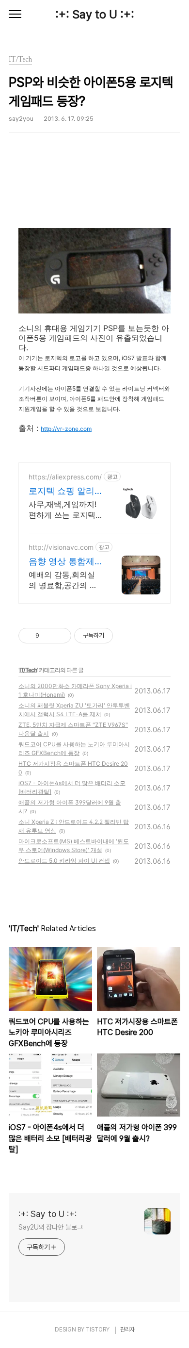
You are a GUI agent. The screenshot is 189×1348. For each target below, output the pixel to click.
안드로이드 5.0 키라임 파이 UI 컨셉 (64, 860)
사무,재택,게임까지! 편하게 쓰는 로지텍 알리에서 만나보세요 (65, 509)
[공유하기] (48, 635)
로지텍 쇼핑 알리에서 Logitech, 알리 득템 (63, 491)
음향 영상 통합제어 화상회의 (61, 561)
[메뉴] (15, 14)
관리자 (127, 1329)
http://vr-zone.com (66, 428)
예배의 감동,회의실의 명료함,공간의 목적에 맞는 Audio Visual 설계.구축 (63, 580)
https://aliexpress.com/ (65, 477)
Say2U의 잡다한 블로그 (50, 1227)
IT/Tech (28, 670)
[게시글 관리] (60, 635)
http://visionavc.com (61, 547)
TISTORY (98, 1329)
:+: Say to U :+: (94, 14)
